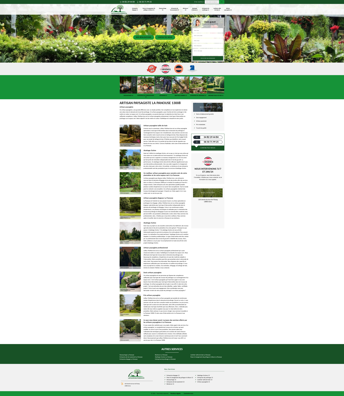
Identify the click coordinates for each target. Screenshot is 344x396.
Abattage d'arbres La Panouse (163, 357)
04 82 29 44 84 (128, 2)
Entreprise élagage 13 (135, 9)
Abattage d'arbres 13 (195, 9)
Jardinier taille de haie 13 (217, 9)
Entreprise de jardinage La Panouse (165, 359)
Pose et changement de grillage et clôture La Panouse (206, 357)
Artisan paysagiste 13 (228, 9)
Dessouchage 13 (162, 9)
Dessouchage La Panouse (127, 355)
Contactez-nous (188, 393)
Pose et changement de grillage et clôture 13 (149, 9)
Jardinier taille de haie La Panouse (200, 355)
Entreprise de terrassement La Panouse (131, 357)
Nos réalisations (143, 37)
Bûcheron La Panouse (161, 355)
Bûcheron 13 (185, 9)
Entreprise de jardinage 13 (205, 9)
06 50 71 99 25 (145, 2)
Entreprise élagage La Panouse (129, 359)
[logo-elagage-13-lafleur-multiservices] (119, 9)
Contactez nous (165, 37)
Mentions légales (175, 393)
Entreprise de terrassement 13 (174, 9)
